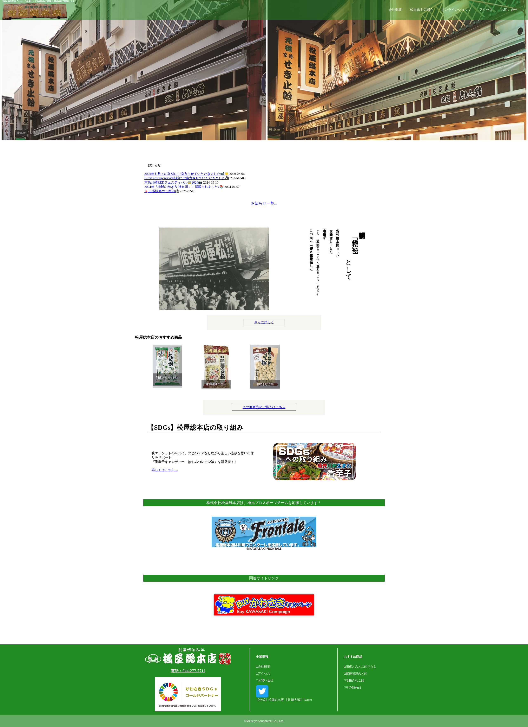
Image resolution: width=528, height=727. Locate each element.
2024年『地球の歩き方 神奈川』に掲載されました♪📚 (184, 187)
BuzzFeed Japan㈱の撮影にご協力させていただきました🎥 (186, 178)
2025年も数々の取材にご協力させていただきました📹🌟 (186, 174)
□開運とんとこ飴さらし (360, 666)
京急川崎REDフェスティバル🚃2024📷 (173, 182)
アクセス (486, 9)
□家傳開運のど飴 (355, 673)
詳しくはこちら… (165, 470)
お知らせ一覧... (264, 203)
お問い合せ (509, 9)
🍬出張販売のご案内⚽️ (161, 191)
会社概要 (395, 9)
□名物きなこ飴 (354, 680)
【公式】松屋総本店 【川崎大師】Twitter (284, 699)
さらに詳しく (264, 322)
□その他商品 (352, 687)
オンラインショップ (456, 9)
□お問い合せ (264, 680)
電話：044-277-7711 (188, 671)
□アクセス (263, 673)
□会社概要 (263, 666)
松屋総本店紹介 (421, 9)
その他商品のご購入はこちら (264, 407)
